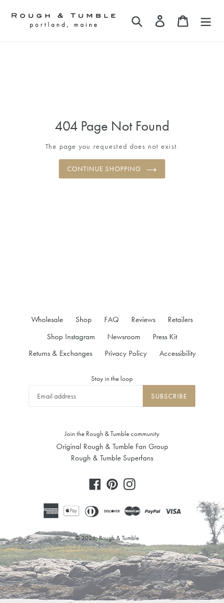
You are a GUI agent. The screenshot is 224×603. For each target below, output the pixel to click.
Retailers (180, 319)
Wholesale (47, 319)
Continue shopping (104, 168)
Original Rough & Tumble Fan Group (112, 446)
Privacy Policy (126, 353)
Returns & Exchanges (60, 353)
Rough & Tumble (119, 538)
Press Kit (165, 336)
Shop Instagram (71, 336)
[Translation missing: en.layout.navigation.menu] (205, 20)
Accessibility (177, 353)
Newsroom (123, 336)
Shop (84, 319)
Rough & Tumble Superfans (112, 458)
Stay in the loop (112, 378)
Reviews (143, 319)
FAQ (111, 319)
